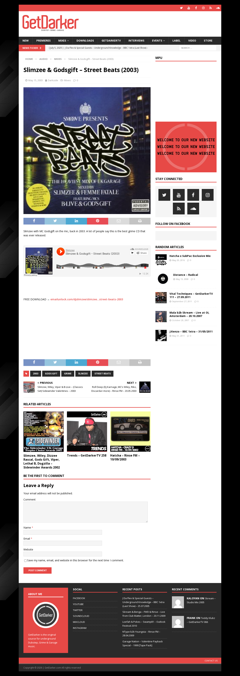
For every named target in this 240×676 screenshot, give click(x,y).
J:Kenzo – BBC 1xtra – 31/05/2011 (191, 331)
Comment (29, 499)
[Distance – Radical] (162, 278)
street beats (102, 373)
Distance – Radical (185, 275)
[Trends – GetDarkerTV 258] (87, 431)
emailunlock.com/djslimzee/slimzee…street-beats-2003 (86, 299)
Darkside (53, 80)
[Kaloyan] (178, 606)
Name (27, 527)
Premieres (43, 40)
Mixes (62, 40)
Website (28, 549)
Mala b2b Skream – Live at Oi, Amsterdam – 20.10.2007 (189, 314)
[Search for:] (198, 47)
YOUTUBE (78, 604)
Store (208, 40)
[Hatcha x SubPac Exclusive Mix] (161, 259)
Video (192, 40)
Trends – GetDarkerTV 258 (86, 455)
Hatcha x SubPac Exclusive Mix (190, 256)
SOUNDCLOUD (81, 616)
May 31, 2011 (178, 335)
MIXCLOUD (79, 622)
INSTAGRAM (79, 628)
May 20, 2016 (178, 260)
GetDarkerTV (111, 40)
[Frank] (178, 626)
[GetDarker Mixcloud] (210, 8)
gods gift (51, 373)
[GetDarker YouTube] (188, 8)
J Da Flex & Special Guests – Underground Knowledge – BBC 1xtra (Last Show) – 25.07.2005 (143, 602)
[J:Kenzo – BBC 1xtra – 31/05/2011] (161, 335)
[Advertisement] (156, 23)
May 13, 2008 (182, 279)
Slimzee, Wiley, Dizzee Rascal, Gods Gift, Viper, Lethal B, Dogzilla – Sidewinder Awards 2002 (41, 461)
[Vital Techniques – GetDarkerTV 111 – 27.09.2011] (161, 297)
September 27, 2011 (182, 301)
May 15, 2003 (35, 80)
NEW (25, 40)
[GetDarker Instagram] (203, 8)
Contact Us (211, 660)
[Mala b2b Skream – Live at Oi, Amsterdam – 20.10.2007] (161, 316)
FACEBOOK (79, 598)
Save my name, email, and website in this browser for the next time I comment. (75, 560)
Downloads (85, 40)
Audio (43, 59)
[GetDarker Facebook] (196, 8)
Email (27, 538)
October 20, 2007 (180, 320)
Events (157, 40)
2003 (35, 373)
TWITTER (77, 610)
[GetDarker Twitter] (181, 8)
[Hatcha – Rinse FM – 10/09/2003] (130, 431)
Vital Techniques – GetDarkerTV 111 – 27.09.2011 (191, 295)
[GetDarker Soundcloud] (218, 8)
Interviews (136, 40)
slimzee (83, 373)
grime (67, 373)
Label (176, 40)
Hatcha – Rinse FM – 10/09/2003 (125, 457)
